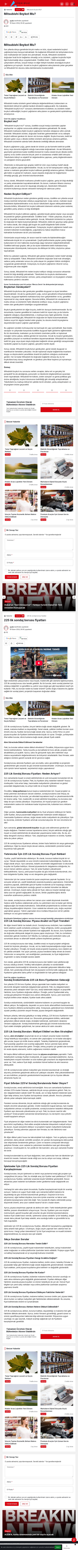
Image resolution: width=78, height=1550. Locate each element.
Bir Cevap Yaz (12, 530)
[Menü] (6, 4)
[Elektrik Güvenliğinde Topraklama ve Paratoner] (39, 88)
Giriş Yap (25, 577)
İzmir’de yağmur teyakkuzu (14, 119)
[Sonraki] (74, 597)
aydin (12, 21)
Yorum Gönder (12, 577)
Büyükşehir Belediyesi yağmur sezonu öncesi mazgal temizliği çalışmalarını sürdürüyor (38, 918)
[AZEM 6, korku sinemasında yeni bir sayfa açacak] (39, 1524)
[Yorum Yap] (16, 37)
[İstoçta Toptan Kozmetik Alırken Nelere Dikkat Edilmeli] (21, 505)
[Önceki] (4, 597)
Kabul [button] (58, 1547)
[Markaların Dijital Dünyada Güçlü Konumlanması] (57, 472)
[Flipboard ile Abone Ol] (23, 32)
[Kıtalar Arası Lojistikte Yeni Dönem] (63, 88)
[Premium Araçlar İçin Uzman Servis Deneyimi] (57, 505)
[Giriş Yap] (67, 4)
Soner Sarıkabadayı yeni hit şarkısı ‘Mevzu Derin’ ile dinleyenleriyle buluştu (34, 284)
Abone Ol (56, 410)
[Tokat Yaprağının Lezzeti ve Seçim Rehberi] (15, 88)
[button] (62, 4)
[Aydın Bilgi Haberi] (20, 4)
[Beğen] (6, 37)
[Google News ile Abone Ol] (11, 32)
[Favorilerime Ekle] (11, 37)
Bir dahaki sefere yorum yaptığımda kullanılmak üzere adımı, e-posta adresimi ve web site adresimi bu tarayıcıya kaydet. (39, 571)
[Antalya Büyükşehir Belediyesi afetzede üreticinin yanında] (39, 597)
